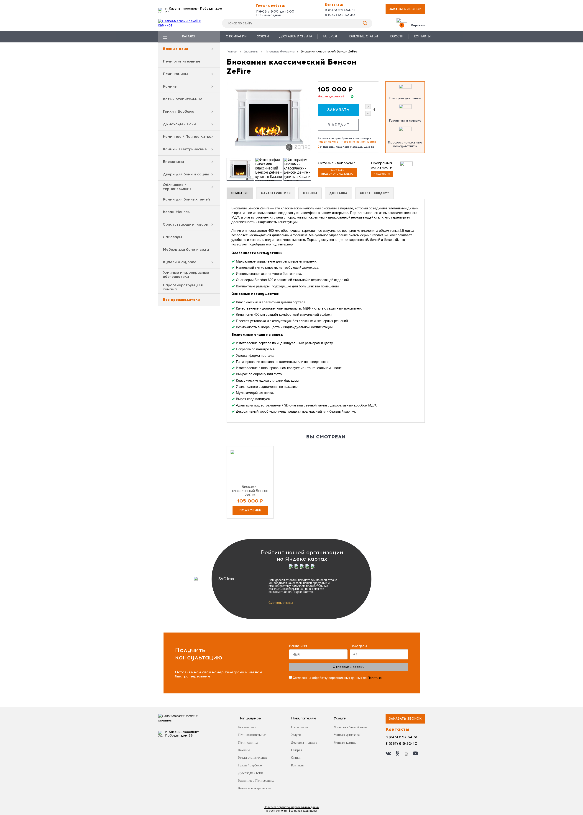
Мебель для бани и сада (186, 249)
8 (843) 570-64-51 (340, 10)
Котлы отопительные (182, 99)
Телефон (358, 646)
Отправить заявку (348, 667)
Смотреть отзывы (280, 602)
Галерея (330, 36)
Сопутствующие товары (186, 224)
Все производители (181, 299)
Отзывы (310, 193)
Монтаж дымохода (347, 735)
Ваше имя (298, 646)
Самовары (172, 237)
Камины (170, 86)
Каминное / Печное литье (187, 136)
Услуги (263, 36)
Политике (375, 678)
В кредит (338, 124)
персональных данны (291, 807)
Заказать (338, 109)
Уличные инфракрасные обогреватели (186, 274)
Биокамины (173, 161)
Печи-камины (175, 74)
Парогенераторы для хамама (183, 287)
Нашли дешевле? (331, 96)
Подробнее (382, 174)
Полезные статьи (363, 36)
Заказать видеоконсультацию (337, 172)
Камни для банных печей (186, 199)
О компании (236, 36)
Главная (232, 51)
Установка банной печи (350, 727)
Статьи (296, 757)
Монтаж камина (345, 742)
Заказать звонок (405, 9)
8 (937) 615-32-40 (340, 15)
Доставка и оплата (295, 36)
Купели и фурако (179, 262)
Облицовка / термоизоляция (177, 186)
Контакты (422, 36)
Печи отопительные (181, 61)
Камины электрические (185, 149)
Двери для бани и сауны (186, 174)
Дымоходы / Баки (179, 124)
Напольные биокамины (279, 51)
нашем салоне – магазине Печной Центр (347, 141)
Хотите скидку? (374, 193)
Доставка (338, 193)
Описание (239, 193)
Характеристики (276, 193)
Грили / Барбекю (178, 111)
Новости (396, 36)
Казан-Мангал (176, 212)
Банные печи (175, 49)
